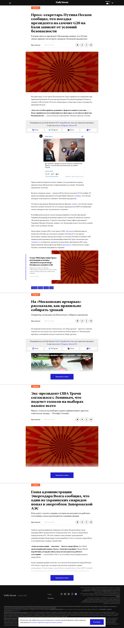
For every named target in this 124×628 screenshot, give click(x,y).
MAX (57, 123)
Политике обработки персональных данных (46, 622)
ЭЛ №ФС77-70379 (106, 590)
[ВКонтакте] (68, 594)
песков (34, 288)
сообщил (77, 196)
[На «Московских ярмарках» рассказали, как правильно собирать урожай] (77, 321)
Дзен (71, 125)
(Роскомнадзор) (86, 590)
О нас (49, 594)
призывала (66, 245)
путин (46, 288)
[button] (10, 3)
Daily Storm (62, 2)
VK (76, 125)
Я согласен (96, 622)
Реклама (51, 598)
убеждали (70, 231)
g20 (51, 288)
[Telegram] (61, 594)
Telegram (64, 125)
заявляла (35, 242)
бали (40, 288)
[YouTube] (65, 594)
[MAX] (76, 594)
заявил (74, 204)
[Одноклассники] (72, 594)
